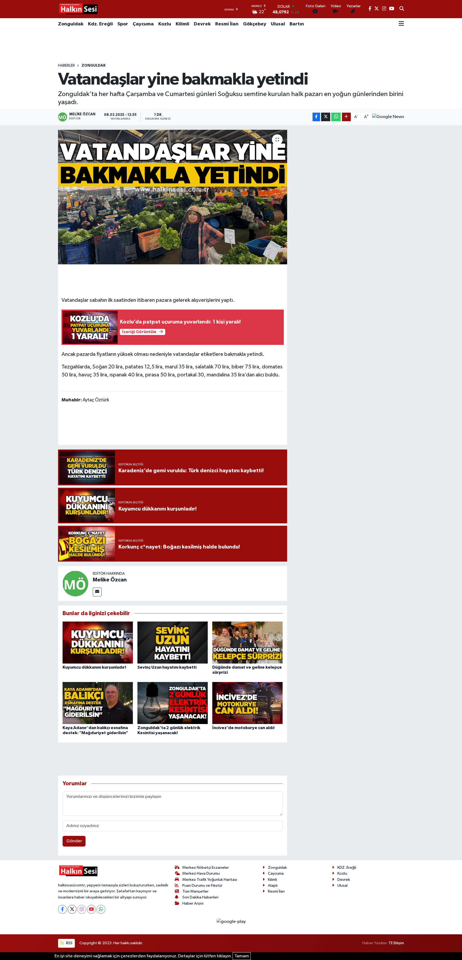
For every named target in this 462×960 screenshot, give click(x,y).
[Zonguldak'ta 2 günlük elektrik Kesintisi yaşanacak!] (172, 703)
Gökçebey (254, 24)
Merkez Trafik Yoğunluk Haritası (209, 880)
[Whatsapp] (101, 909)
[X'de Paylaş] (325, 117)
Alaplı (273, 885)
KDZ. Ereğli (346, 868)
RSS (68, 943)
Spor (122, 24)
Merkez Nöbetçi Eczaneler (205, 868)
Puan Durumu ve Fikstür (202, 885)
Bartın (297, 24)
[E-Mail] (97, 592)
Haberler (66, 65)
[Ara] (401, 9)
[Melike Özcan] (75, 583)
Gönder (74, 841)
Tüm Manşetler (195, 891)
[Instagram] (81, 909)
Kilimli (182, 24)
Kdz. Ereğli (100, 24)
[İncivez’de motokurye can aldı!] (247, 703)
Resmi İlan (226, 24)
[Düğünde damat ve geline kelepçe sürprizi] (247, 642)
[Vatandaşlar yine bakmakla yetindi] (172, 197)
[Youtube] (91, 909)
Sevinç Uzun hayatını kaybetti (167, 667)
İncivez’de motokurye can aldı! (243, 728)
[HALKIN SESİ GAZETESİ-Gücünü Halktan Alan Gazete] (78, 9)
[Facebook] (62, 909)
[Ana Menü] (401, 24)
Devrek (202, 24)
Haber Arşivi (192, 903)
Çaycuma (143, 24)
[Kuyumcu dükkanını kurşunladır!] (98, 642)
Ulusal (278, 24)
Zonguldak (70, 24)
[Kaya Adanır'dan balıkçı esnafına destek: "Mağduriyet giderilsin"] (98, 703)
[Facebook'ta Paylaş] (316, 117)
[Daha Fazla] (346, 117)
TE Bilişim (396, 943)
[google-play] (231, 921)
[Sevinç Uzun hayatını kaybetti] (172, 642)
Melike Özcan (110, 579)
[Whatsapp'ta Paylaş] (336, 117)
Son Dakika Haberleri (200, 897)
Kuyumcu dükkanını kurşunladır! (94, 667)
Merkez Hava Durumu (201, 873)
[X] (72, 909)
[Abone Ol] (388, 116)
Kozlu (164, 24)
